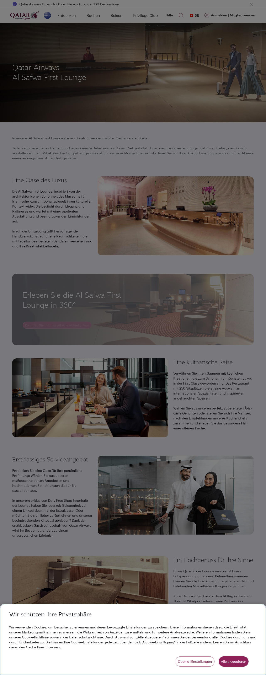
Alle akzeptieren (233, 661)
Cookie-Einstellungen (195, 661)
